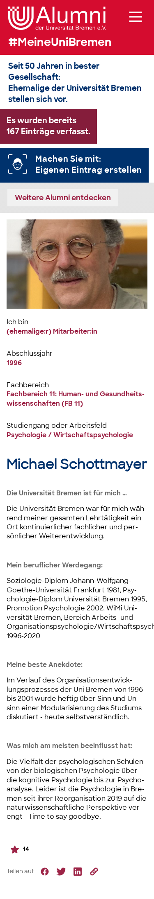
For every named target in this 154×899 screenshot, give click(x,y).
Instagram (77, 871)
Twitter (61, 871)
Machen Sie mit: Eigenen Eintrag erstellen (88, 164)
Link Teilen (94, 871)
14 (26, 849)
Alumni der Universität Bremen (57, 18)
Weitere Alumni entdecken (63, 197)
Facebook (45, 871)
